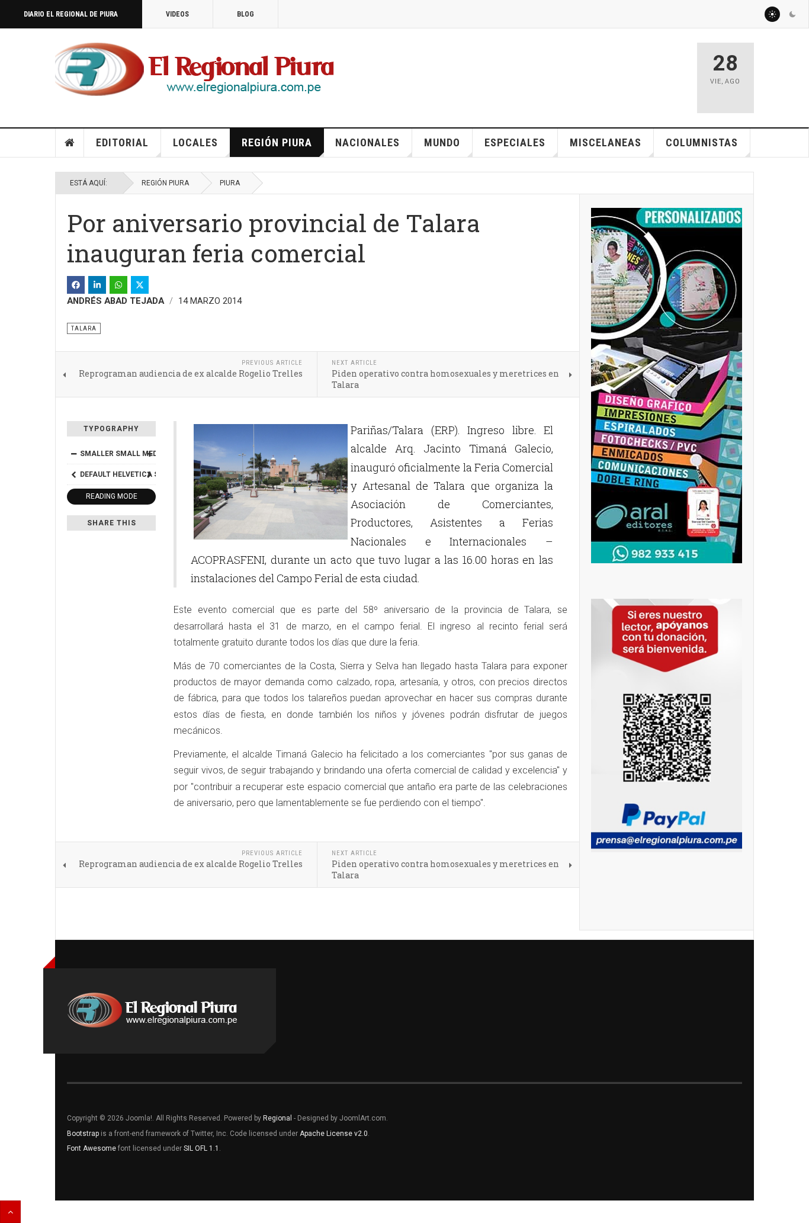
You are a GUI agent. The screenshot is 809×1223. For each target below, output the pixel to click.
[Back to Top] (10, 1211)
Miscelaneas (605, 142)
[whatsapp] (118, 285)
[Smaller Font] (73, 453)
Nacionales (367, 142)
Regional (277, 1118)
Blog (245, 14)
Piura (230, 183)
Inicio (70, 143)
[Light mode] (772, 14)
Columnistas (702, 142)
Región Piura (277, 142)
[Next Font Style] (149, 474)
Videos (177, 14)
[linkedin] (97, 285)
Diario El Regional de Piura (71, 14)
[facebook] (76, 285)
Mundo (442, 142)
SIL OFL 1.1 (201, 1148)
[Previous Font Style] (73, 474)
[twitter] (140, 285)
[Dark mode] (792, 14)
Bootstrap (83, 1133)
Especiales (514, 142)
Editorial (122, 142)
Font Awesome (91, 1148)
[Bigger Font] (149, 453)
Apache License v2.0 (334, 1133)
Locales (195, 142)
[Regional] (194, 70)
